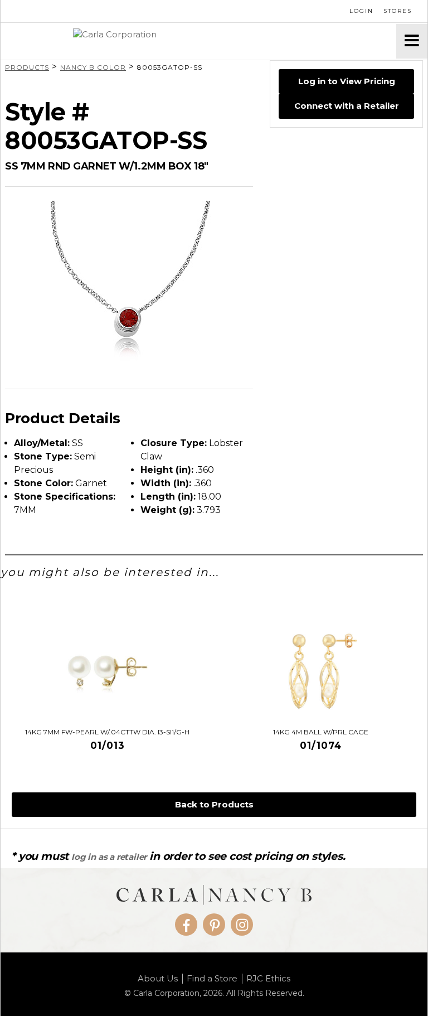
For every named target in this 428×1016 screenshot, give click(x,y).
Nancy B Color (93, 67)
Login (361, 10)
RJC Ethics (268, 979)
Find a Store (212, 979)
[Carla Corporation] (198, 41)
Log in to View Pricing (346, 81)
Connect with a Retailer (346, 105)
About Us (158, 979)
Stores (397, 10)
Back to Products (214, 804)
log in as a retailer (109, 856)
